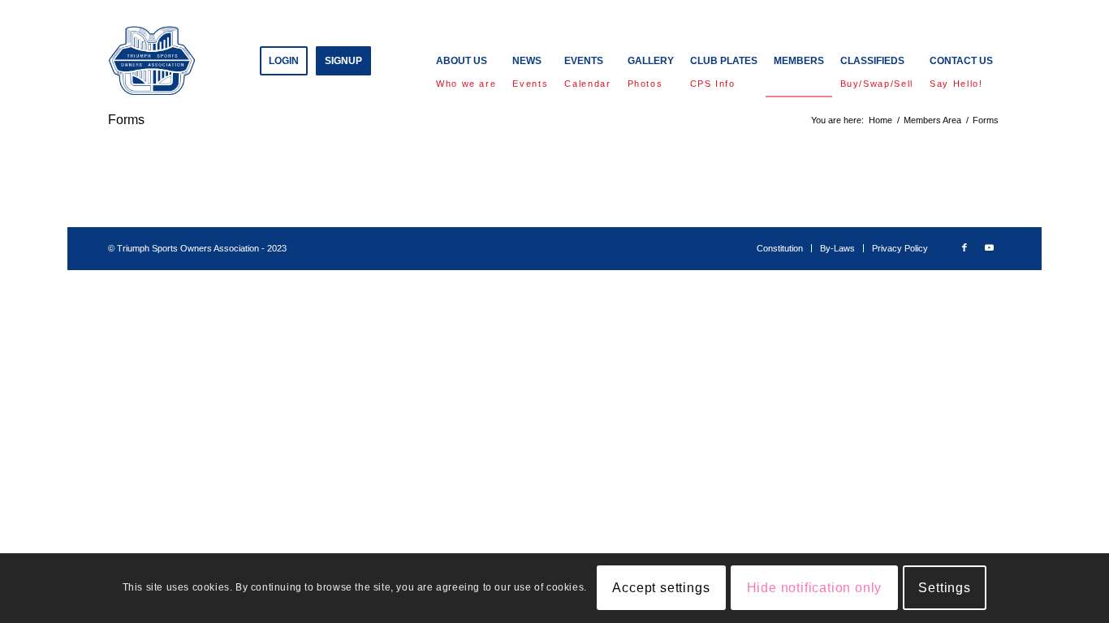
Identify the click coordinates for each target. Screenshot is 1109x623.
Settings (944, 588)
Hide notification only (814, 588)
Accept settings (661, 588)
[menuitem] (284, 61)
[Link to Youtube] (989, 247)
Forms (126, 120)
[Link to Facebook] (964, 247)
